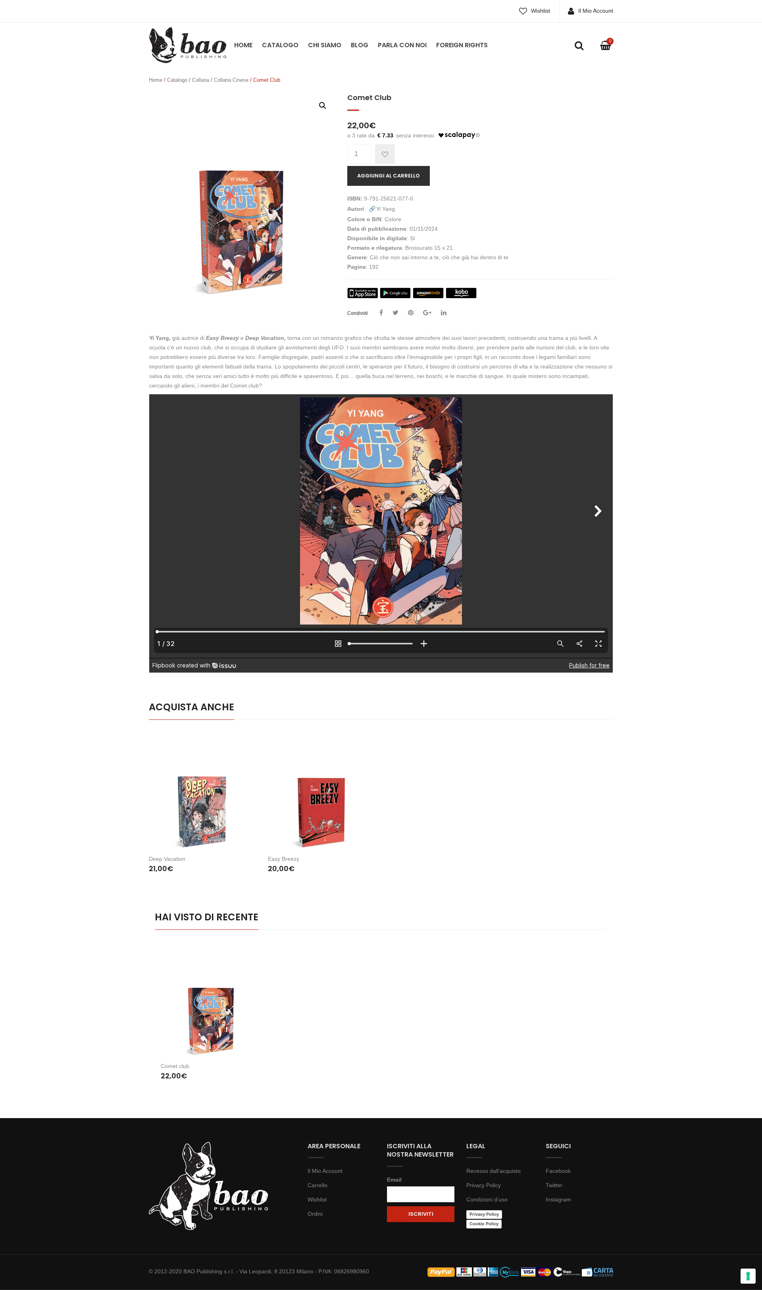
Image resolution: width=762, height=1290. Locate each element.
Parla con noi (402, 45)
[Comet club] (211, 1001)
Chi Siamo (324, 45)
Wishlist (540, 11)
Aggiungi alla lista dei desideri (385, 154)
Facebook (558, 1171)
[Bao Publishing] (187, 44)
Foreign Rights (462, 45)
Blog (359, 45)
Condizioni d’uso (487, 1199)
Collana (200, 80)
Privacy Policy (483, 1185)
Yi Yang (385, 209)
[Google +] (427, 313)
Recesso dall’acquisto (493, 1171)
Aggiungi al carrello (388, 175)
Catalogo (280, 45)
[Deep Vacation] (202, 790)
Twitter (554, 1185)
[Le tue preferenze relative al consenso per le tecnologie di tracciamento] (748, 1276)
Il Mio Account (595, 11)
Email (394, 1179)
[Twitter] (395, 313)
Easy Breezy (283, 859)
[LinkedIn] (443, 313)
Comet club (175, 1066)
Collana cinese (231, 80)
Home (243, 45)
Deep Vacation (167, 859)
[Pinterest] (411, 313)
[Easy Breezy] (321, 790)
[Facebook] (381, 313)
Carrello (317, 1185)
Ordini (315, 1214)
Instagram (558, 1199)
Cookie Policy (484, 1223)
